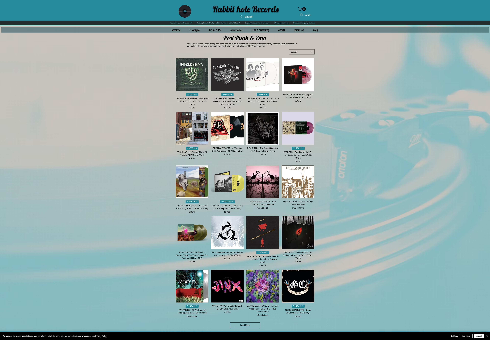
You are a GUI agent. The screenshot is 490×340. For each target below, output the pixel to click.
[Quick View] (192, 74)
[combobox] (302, 51)
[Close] (486, 336)
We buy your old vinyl (281, 23)
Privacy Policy (100, 336)
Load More (245, 325)
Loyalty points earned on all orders (257, 23)
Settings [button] (454, 336)
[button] (302, 9)
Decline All (466, 336)
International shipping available (304, 23)
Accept (479, 336)
